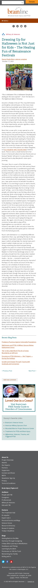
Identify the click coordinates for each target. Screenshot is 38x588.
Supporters (6, 470)
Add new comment (10, 380)
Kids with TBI (6, 505)
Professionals (6, 500)
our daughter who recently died (15, 150)
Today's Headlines (8, 531)
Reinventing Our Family (10, 554)
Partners (5, 468)
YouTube (11, 561)
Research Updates (8, 528)
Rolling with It (6, 556)
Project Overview (7, 460)
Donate (33, 1)
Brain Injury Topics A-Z (10, 488)
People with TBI (7, 495)
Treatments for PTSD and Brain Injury (17, 431)
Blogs (4, 536)
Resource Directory (8, 526)
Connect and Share (8, 473)
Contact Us (31, 581)
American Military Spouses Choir (16, 425)
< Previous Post (7, 371)
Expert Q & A (6, 518)
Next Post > (32, 371)
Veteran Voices (7, 523)
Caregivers (5, 497)
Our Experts (6, 465)
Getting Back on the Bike (10, 538)
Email (21, 26)
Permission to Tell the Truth (11, 551)
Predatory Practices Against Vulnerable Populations (19, 342)
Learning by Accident (9, 549)
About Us (5, 457)
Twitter (17, 26)
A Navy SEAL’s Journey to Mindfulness (14, 543)
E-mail (12, 577)
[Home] (19, 12)
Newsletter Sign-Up (8, 478)
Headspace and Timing (9, 546)
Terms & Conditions (8, 483)
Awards (4, 463)
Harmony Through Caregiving (12, 541)
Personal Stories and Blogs (11, 520)
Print (25, 26)
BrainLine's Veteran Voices (14, 423)
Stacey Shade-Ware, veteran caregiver (14, 59)
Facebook (13, 26)
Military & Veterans (12, 34)
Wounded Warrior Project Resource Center (19, 428)
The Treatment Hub (8, 513)
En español (5, 515)
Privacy (4, 481)
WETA (4, 476)
